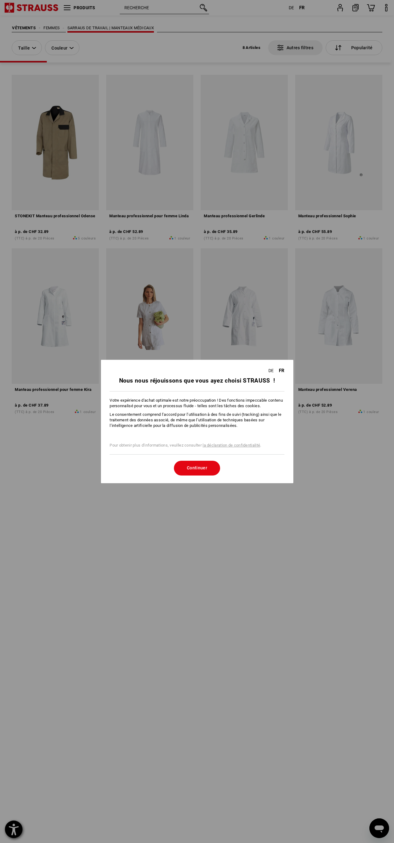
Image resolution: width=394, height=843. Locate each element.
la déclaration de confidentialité (231, 445)
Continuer (197, 467)
